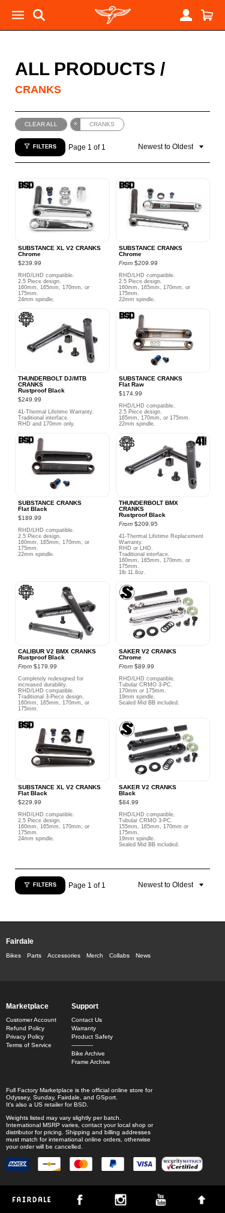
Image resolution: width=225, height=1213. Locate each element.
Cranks (38, 90)
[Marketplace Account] (186, 15)
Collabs (119, 955)
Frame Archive (90, 1062)
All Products (85, 69)
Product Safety (92, 1036)
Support (84, 1006)
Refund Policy (25, 1028)
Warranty (83, 1028)
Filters (44, 147)
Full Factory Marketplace (39, 1090)
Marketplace (27, 1006)
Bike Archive (88, 1053)
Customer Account (31, 1019)
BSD (80, 1104)
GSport (106, 1097)
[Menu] (18, 15)
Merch (94, 955)
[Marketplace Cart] (207, 15)
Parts (34, 955)
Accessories (63, 955)
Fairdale (20, 941)
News (143, 955)
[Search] (39, 15)
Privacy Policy (25, 1036)
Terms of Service (29, 1045)
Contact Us (86, 1019)
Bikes (13, 955)
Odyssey (17, 1097)
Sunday (43, 1097)
